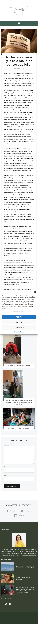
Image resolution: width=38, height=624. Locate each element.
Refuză (19, 322)
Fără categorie (19, 69)
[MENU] (19, 23)
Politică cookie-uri (19, 332)
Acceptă (19, 317)
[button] (35, 292)
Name (6, 467)
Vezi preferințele (19, 327)
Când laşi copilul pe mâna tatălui (19, 428)
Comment (7, 445)
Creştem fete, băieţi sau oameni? (19, 366)
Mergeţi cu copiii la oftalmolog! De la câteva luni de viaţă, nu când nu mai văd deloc (19, 402)
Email (5, 475)
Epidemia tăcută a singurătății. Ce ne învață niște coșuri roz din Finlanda (26, 567)
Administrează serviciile (19, 311)
